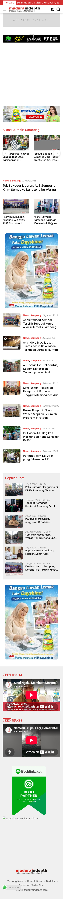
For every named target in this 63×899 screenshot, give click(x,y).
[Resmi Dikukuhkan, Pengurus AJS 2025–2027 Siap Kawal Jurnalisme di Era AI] (16, 206)
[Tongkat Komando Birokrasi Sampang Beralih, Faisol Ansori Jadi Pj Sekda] (14, 505)
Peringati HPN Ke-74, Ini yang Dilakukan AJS (38, 457)
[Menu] (5, 9)
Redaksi (50, 881)
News (6, 180)
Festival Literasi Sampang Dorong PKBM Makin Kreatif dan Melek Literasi (41, 568)
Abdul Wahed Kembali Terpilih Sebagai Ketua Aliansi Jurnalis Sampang (40, 323)
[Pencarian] (58, 9)
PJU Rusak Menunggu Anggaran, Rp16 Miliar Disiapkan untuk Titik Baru (40, 520)
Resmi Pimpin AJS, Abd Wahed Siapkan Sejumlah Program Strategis (40, 414)
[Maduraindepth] (24, 9)
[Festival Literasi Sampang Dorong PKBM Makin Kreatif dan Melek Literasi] (14, 568)
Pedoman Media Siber (32, 885)
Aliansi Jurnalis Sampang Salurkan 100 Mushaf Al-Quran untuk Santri (46, 220)
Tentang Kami (15, 881)
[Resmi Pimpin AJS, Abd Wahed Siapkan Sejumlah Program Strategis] (11, 412)
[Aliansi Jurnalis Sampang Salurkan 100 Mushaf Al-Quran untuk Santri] (47, 206)
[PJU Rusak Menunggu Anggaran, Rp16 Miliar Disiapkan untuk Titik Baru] (14, 521)
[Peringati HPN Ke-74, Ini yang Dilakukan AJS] (11, 456)
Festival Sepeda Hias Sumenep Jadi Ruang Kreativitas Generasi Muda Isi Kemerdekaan (47, 157)
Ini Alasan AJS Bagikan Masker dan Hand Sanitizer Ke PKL (41, 436)
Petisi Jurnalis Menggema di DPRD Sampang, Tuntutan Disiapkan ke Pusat (41, 488)
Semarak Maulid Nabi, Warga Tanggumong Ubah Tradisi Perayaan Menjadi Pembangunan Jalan (41, 536)
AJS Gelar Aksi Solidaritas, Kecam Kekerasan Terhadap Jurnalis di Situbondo (40, 370)
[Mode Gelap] (53, 9)
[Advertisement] (31, 72)
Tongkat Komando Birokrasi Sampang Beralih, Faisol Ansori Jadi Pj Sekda (41, 504)
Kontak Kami (34, 881)
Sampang (15, 180)
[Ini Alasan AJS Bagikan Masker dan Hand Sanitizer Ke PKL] (11, 435)
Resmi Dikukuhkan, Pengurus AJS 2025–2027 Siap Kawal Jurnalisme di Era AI (14, 220)
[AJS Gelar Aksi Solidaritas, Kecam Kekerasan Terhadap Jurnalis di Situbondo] (11, 367)
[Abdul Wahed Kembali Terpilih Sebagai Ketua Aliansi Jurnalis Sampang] (11, 322)
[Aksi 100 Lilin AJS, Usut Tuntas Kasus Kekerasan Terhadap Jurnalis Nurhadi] (11, 344)
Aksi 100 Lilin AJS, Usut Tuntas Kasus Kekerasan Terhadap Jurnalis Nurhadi (40, 346)
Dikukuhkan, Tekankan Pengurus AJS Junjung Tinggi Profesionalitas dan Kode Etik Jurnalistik (40, 393)
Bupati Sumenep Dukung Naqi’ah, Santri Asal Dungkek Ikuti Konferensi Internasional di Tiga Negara (39, 552)
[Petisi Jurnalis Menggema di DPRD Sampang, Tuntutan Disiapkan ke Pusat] (14, 489)
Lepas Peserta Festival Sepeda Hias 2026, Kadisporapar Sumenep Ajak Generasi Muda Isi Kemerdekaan (16, 157)
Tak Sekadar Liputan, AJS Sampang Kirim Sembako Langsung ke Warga (29, 188)
